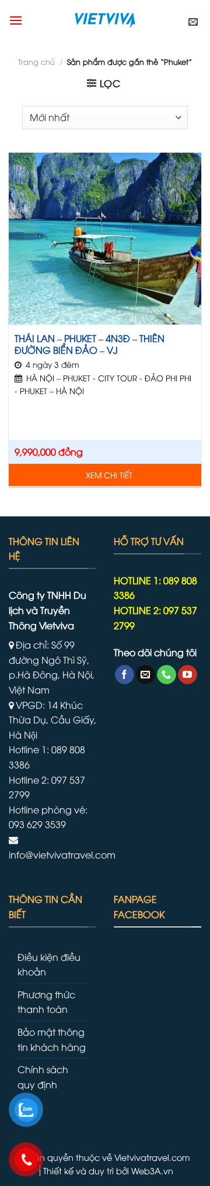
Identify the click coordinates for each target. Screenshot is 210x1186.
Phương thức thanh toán (46, 1002)
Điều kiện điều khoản (49, 964)
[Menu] (16, 20)
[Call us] (166, 675)
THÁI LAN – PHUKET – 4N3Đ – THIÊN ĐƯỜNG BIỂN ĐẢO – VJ (89, 344)
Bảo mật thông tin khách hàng (52, 1039)
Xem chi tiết (109, 474)
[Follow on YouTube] (187, 675)
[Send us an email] (145, 675)
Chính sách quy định (43, 1077)
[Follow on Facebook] (124, 675)
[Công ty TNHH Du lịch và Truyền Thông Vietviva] (105, 20)
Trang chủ (36, 61)
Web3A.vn (152, 1170)
